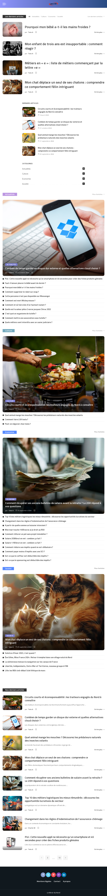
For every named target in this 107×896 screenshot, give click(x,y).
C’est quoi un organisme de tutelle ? (20, 313)
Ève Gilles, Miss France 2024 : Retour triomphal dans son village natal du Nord (38, 657)
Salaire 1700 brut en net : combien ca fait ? (23, 542)
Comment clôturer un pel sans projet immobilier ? (26, 534)
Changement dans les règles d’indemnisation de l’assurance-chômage (35, 521)
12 (59, 858)
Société (60, 16)
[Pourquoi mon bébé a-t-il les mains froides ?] (12, 29)
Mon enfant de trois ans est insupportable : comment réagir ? (64, 46)
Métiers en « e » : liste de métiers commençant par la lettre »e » (64, 65)
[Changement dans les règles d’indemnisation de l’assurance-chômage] (12, 823)
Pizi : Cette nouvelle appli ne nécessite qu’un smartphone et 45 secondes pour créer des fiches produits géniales (53, 278)
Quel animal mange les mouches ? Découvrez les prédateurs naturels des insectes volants (58, 136)
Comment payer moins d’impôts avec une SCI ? (25, 551)
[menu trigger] (5, 4)
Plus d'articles (97, 194)
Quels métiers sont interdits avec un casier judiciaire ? (28, 322)
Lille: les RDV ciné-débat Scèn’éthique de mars (25, 670)
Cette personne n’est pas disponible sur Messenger (27, 296)
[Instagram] (58, 874)
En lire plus (98, 32)
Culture (43, 16)
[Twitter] (48, 874)
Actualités (35, 16)
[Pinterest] (53, 874)
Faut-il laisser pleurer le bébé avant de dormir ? (25, 283)
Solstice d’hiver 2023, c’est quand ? (20, 653)
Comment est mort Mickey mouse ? (20, 300)
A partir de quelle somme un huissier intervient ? (26, 525)
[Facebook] (43, 874)
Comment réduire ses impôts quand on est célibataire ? (29, 547)
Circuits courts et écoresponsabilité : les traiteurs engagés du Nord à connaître (60, 110)
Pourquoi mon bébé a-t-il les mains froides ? (57, 26)
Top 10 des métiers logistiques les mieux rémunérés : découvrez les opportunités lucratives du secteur (49, 516)
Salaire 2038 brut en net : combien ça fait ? (23, 538)
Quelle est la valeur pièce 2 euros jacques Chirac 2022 (28, 309)
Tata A (30, 32)
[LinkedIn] (64, 874)
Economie (51, 16)
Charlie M (31, 828)
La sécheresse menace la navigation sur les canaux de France (31, 661)
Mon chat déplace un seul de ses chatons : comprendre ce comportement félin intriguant (64, 84)
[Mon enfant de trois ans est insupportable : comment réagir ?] (12, 48)
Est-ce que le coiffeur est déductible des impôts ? (26, 555)
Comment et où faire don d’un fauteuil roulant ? (25, 304)
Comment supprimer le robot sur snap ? (22, 291)
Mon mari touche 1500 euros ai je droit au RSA (24, 529)
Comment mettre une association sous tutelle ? (25, 317)
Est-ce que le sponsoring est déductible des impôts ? (28, 560)
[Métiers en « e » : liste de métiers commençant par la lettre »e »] (12, 67)
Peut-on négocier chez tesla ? (18, 423)
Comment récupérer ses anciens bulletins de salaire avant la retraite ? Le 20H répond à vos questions (53, 504)
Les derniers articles (14, 16)
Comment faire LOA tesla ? (16, 419)
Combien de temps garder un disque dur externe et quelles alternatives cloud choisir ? (60, 123)
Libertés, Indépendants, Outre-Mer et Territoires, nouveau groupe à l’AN (36, 666)
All (29, 16)
